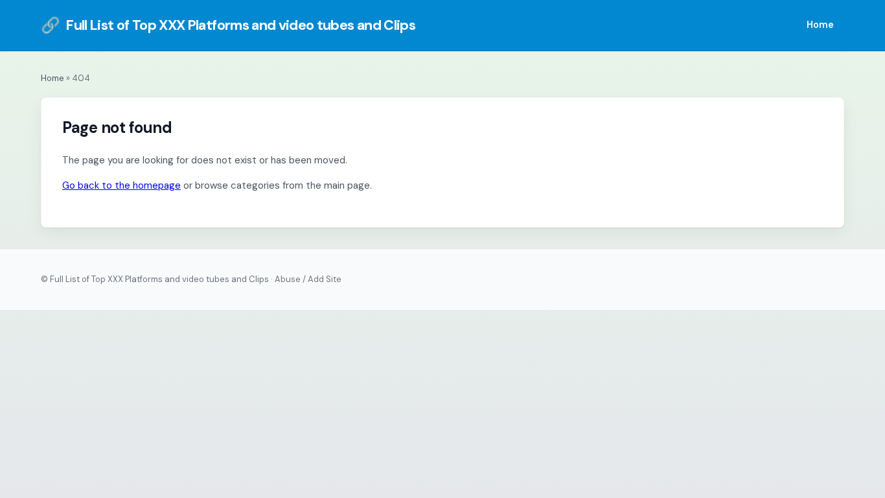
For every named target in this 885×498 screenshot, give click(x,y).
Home (820, 24)
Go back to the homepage (121, 185)
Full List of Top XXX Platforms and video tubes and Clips (228, 25)
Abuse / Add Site (308, 279)
